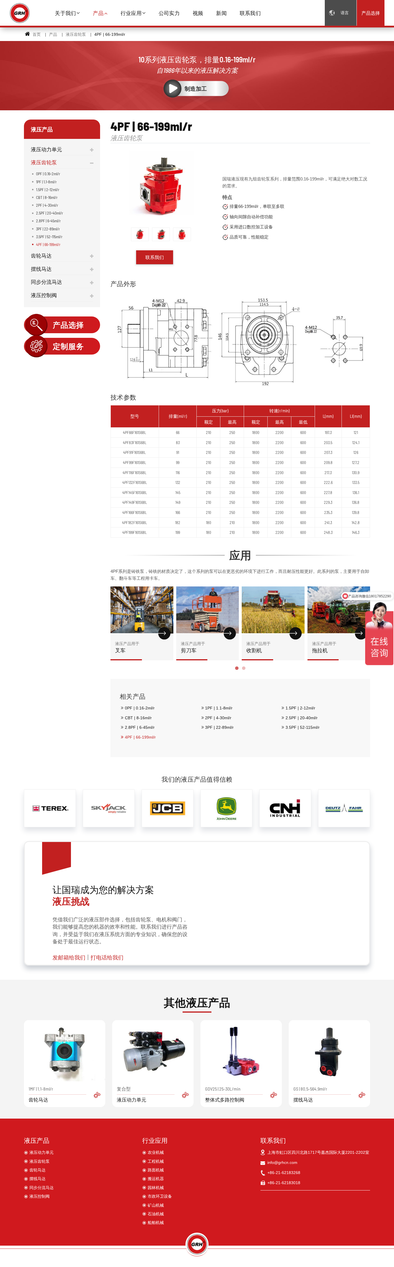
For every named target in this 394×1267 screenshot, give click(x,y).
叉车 (127, 647)
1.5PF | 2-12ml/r (300, 708)
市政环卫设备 (160, 1196)
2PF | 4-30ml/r (218, 718)
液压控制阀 (44, 295)
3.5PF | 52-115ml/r (303, 727)
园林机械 (156, 1187)
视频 (198, 13)
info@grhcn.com (282, 1162)
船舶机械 (156, 1222)
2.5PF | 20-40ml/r (302, 718)
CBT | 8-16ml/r (138, 718)
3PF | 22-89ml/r (219, 727)
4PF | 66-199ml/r (140, 737)
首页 (36, 34)
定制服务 (68, 346)
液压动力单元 (46, 149)
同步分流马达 (46, 282)
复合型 (131, 1094)
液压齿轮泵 (76, 34)
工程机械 (156, 1161)
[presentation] (117, 633)
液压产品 (36, 1140)
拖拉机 (324, 647)
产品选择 (370, 13)
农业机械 (156, 1152)
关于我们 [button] (65, 13)
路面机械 (156, 1170)
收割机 (258, 647)
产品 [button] (98, 13)
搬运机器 (156, 1178)
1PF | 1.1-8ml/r (218, 708)
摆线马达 (41, 269)
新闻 (221, 13)
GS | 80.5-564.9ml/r (310, 1094)
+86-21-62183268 (283, 1172)
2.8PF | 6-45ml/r (140, 727)
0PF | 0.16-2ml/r (140, 708)
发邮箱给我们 (68, 957)
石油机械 (156, 1214)
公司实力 (169, 13)
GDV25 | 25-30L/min (224, 1094)
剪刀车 (193, 647)
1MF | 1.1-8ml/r (41, 1094)
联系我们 (250, 13)
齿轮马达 (41, 255)
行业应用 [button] (131, 13)
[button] (236, 668)
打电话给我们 (107, 957)
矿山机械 (156, 1205)
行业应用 (155, 1140)
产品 (53, 34)
